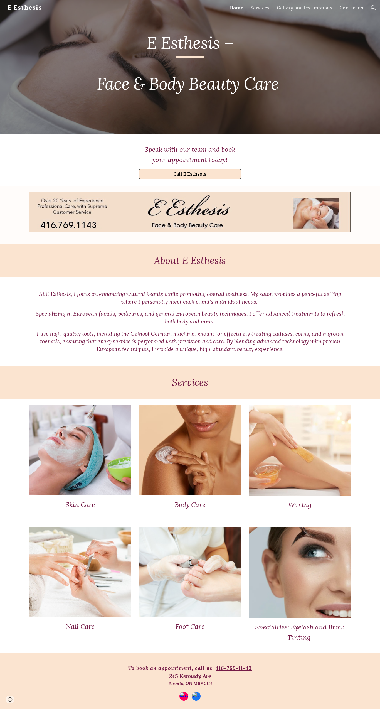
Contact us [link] (351, 8)
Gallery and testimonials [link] (304, 8)
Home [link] (236, 8)
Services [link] (260, 8)
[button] (373, 7)
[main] (190, 67)
